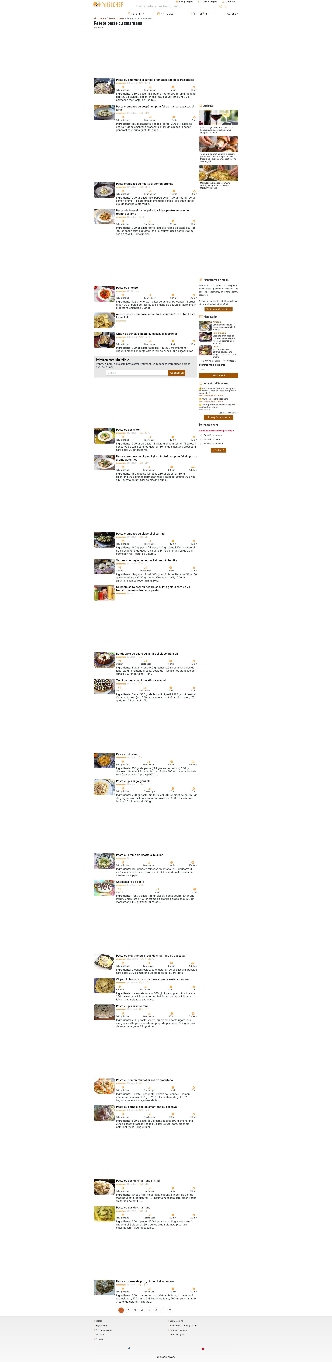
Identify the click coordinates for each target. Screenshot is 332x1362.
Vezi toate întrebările (227, 413)
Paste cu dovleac (127, 754)
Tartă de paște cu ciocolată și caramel (141, 680)
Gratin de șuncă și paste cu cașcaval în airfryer (146, 333)
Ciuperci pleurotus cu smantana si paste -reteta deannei (152, 979)
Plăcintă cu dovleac (213, 443)
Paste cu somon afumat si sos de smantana (144, 1080)
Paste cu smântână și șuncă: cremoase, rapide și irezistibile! (155, 79)
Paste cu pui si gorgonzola (133, 781)
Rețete (135, 13)
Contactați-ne (176, 1321)
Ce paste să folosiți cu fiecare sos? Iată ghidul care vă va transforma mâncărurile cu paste (153, 588)
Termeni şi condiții (178, 1330)
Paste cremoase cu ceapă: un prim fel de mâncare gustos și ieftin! (155, 108)
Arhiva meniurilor (212, 360)
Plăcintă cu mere (211, 439)
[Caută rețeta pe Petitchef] (221, 6)
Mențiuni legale (177, 1334)
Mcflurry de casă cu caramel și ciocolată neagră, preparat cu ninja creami (225, 353)
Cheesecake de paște (130, 881)
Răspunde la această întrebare (211, 395)
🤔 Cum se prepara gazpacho (213, 399)
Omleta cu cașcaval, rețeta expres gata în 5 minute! (224, 327)
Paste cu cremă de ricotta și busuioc (139, 855)
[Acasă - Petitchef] (95, 18)
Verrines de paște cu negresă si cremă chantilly (147, 560)
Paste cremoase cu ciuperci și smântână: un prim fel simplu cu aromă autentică (156, 458)
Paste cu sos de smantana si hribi (138, 1180)
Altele (231, 13)
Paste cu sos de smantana (133, 1207)
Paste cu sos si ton (128, 429)
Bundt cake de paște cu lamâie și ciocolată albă (147, 653)
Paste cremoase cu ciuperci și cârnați (140, 533)
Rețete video (102, 1325)
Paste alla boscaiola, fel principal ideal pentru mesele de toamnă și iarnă (152, 212)
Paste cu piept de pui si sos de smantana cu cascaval (150, 955)
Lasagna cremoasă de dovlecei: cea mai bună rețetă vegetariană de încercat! (224, 340)
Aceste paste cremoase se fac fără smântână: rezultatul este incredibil (155, 316)
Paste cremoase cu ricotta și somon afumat (144, 183)
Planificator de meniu (217, 309)
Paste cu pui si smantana (132, 1006)
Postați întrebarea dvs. (220, 417)
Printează (231, 360)
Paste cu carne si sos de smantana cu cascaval (146, 1106)
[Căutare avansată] (225, 7)
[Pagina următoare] (163, 1310)
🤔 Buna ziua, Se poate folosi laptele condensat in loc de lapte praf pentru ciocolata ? (217, 390)
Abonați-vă (177, 372)
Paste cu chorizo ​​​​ (127, 287)
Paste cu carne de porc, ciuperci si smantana (145, 1281)
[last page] (170, 1310)
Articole (166, 13)
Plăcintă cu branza (212, 435)
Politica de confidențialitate (183, 1325)
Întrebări (200, 13)
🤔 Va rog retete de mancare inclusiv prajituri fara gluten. (217, 406)
